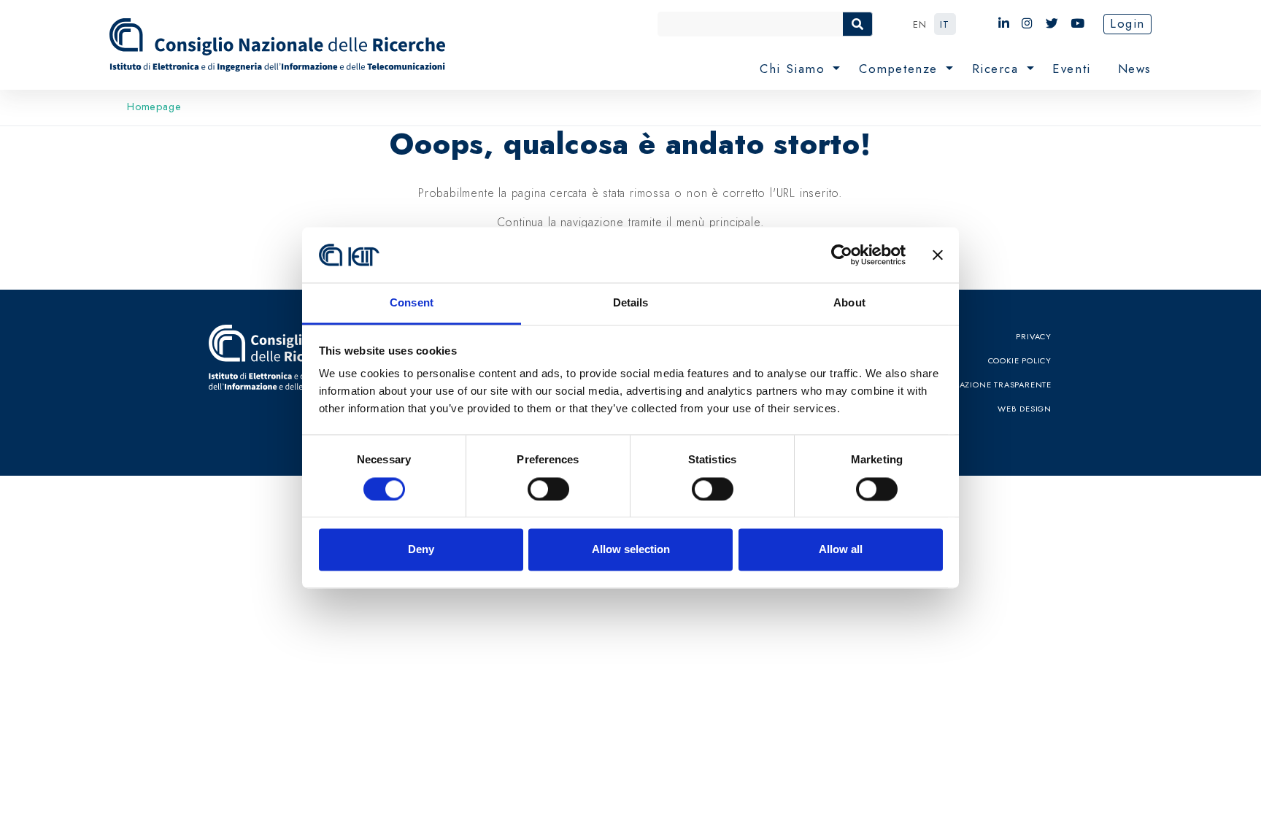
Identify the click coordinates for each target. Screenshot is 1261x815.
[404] (280, 45)
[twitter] (1052, 24)
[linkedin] (1004, 24)
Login (1127, 23)
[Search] (857, 24)
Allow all (841, 550)
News (1135, 68)
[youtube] (1078, 24)
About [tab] (849, 303)
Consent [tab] (411, 303)
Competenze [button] (901, 68)
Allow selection (631, 550)
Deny (421, 550)
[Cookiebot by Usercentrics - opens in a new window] (842, 255)
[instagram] (1028, 24)
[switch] (548, 489)
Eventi (1071, 68)
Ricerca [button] (998, 68)
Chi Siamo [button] (795, 68)
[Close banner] (938, 255)
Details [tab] (631, 303)
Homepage (154, 106)
